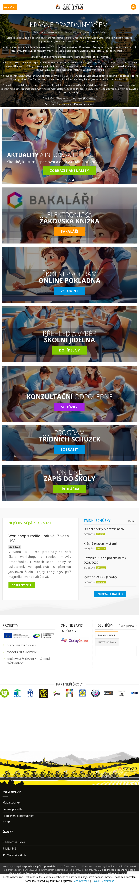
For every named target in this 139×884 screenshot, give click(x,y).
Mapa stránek (11, 802)
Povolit (96, 880)
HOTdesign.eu (109, 873)
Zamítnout (108, 880)
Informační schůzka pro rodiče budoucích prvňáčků (35, 538)
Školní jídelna (126, 626)
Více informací (81, 880)
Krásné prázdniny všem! (100, 543)
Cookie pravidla (12, 809)
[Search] (133, 7)
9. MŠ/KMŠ (9, 848)
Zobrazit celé (22, 585)
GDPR (6, 822)
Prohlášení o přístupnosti (19, 816)
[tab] (106, 635)
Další (131, 521)
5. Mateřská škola (14, 842)
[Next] (130, 146)
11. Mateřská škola (14, 855)
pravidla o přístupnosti (38, 866)
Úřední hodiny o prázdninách (104, 529)
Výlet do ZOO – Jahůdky (100, 577)
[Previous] (9, 146)
